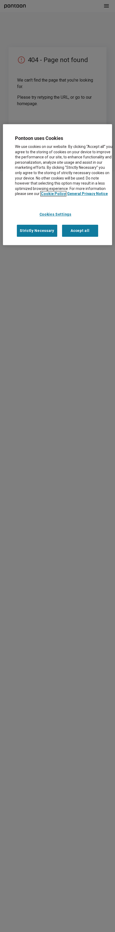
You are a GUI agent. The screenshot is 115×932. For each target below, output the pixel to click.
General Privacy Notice (87, 194)
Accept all (80, 230)
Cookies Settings (55, 214)
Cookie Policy (53, 194)
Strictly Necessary (37, 230)
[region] (57, 184)
